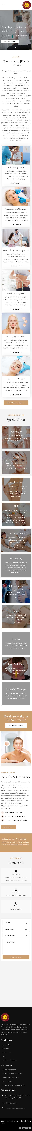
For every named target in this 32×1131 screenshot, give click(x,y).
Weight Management (11, 1077)
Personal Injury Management (13, 1085)
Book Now (16, 442)
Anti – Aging (7, 1081)
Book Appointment (9, 41)
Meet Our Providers (10, 1060)
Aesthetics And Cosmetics (12, 1073)
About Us (6, 1045)
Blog (4, 1056)
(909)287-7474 (16, 909)
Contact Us (7, 1052)
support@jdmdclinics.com (16, 895)
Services (6, 1049)
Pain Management (9, 1069)
